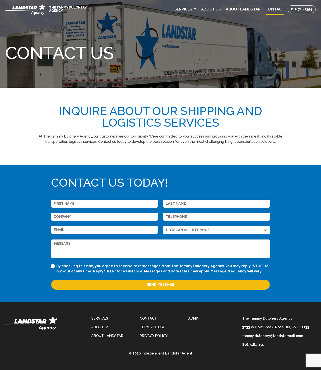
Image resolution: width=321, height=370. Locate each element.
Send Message (160, 284)
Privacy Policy (153, 336)
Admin (193, 318)
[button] (185, 9)
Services (99, 318)
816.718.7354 (301, 9)
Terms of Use (152, 327)
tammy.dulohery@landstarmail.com (272, 336)
